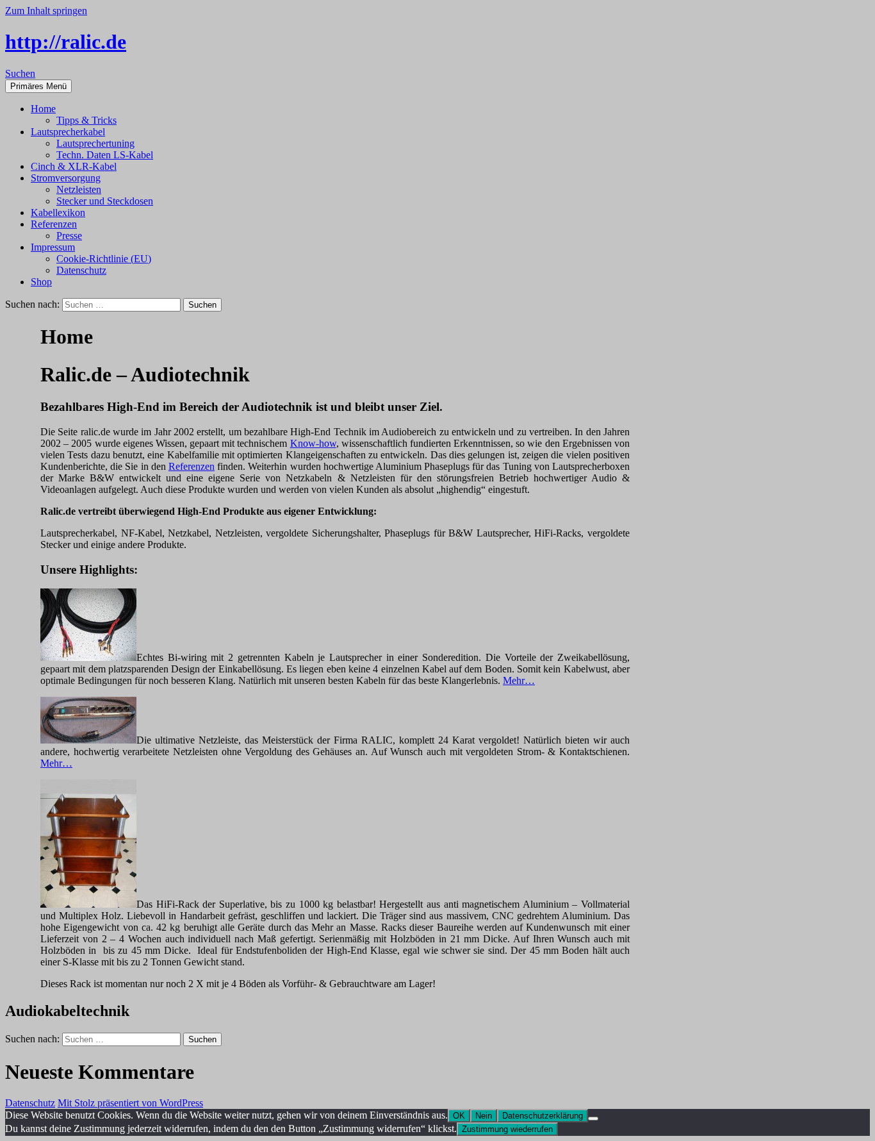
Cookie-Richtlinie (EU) (103, 258)
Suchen (20, 73)
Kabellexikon (58, 212)
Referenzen (54, 224)
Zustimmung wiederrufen (507, 1129)
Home (43, 108)
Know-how (313, 443)
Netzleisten (78, 189)
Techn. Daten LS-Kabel (104, 154)
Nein (483, 1115)
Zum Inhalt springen (46, 10)
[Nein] (593, 1118)
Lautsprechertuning (95, 143)
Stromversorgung (66, 177)
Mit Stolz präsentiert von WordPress (130, 1102)
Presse (69, 235)
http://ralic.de (65, 41)
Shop (41, 281)
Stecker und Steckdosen (104, 201)
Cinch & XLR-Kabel (74, 166)
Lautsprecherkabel (68, 131)
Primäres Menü (38, 86)
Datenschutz (81, 270)
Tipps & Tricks (86, 120)
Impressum (53, 247)
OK (459, 1115)
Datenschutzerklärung (542, 1115)
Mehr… (519, 680)
